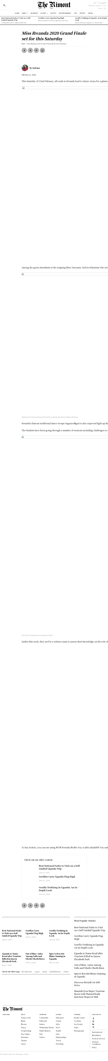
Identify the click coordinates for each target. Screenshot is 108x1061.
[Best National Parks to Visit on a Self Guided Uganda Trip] (30, 869)
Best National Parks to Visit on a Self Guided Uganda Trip (15, 19)
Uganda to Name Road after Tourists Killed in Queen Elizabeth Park (11, 957)
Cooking (77, 1021)
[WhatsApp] (42, 50)
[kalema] (26, 68)
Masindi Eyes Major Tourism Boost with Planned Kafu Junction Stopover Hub (89, 994)
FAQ (41, 1034)
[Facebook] (24, 50)
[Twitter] (30, 50)
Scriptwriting (26, 1031)
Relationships (61, 1037)
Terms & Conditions (96, 1043)
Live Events (78, 1024)
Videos (42, 1037)
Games (58, 1021)
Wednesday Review (46, 1027)
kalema (36, 68)
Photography (79, 1031)
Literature (24, 1037)
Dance (23, 1027)
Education (60, 1018)
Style (58, 1024)
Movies (23, 1024)
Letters (42, 1024)
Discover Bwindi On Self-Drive (87, 984)
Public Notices (44, 1031)
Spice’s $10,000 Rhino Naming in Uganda (57, 956)
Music (23, 1021)
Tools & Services (98, 1038)
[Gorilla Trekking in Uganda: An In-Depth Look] (30, 891)
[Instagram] (93, 1021)
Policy (94, 1047)
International (97, 1032)
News (23, 44)
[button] (4, 5)
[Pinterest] (36, 50)
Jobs (57, 1034)
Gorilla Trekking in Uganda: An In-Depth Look (91, 19)
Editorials (43, 1021)
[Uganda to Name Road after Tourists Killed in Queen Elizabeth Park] (12, 947)
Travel (58, 1040)
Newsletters (96, 1035)
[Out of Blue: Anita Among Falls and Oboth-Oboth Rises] (36, 947)
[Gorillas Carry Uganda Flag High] (30, 880)
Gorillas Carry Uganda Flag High (51, 18)
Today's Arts (26, 1018)
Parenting (59, 1044)
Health (58, 1031)
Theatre (24, 1040)
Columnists (43, 1018)
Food (58, 1027)
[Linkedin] (93, 1024)
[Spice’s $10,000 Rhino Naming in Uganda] (59, 947)
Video (76, 1027)
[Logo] (54, 5)
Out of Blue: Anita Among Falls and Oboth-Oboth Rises (35, 956)
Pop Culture (25, 1034)
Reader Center (79, 1018)
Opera (23, 1044)
